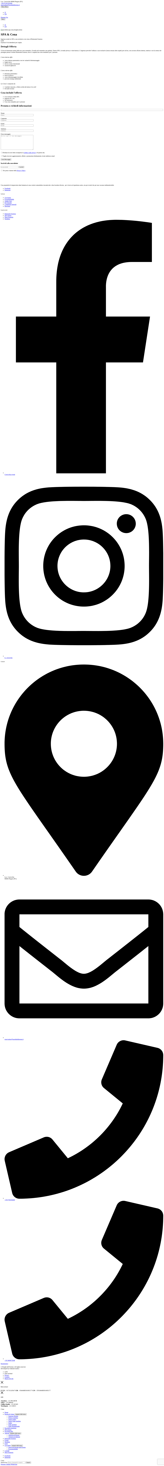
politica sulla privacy (30, 152)
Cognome (4, 118)
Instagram (7, 190)
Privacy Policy (21, 170)
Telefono (3, 129)
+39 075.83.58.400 (6, 3)
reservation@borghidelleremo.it (10, 5)
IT (5, 12)
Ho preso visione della (14, 170)
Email (2, 123)
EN (6, 14)
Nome (2, 113)
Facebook (7, 188)
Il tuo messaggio (6, 134)
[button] (4, 17)
